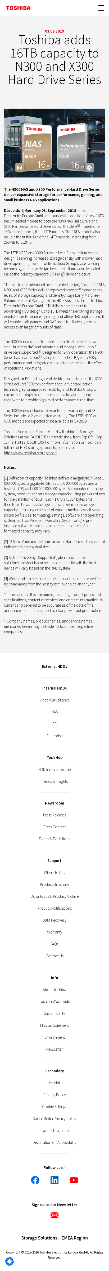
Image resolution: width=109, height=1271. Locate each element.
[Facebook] (35, 1180)
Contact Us (54, 955)
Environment (54, 1037)
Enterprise (54, 735)
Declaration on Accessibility (54, 1142)
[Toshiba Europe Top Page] (18, 8)
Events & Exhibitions (54, 838)
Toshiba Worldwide (54, 1001)
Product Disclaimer (54, 1130)
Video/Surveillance (55, 700)
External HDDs (54, 666)
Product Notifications (55, 908)
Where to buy (54, 872)
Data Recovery (54, 920)
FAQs (54, 943)
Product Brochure (54, 884)
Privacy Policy (54, 1094)
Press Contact (54, 826)
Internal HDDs (54, 688)
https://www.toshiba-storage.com (30, 452)
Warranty (54, 932)
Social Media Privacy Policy (54, 1118)
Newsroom (54, 803)
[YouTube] (74, 1180)
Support (54, 860)
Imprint (54, 1082)
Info (54, 977)
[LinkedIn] (54, 1180)
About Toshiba (54, 989)
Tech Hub (54, 757)
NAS (54, 711)
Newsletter (54, 1049)
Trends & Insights (54, 781)
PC (54, 723)
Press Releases (54, 814)
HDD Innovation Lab (54, 769)
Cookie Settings (54, 1106)
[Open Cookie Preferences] (9, 1264)
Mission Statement (54, 1025)
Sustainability (54, 1013)
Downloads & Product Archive (55, 896)
